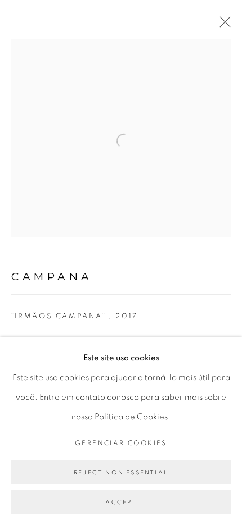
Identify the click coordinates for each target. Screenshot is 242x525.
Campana (52, 276)
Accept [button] (120, 502)
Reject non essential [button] (121, 472)
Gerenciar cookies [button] (121, 443)
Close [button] (222, 25)
